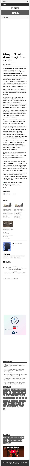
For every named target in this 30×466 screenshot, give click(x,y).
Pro (9, 401)
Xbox (4, 409)
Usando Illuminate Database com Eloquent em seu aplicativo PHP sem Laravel (15, 375)
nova (8, 398)
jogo (4, 395)
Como (4, 392)
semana (9, 403)
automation (17, 390)
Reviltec (15, 12)
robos (12, 401)
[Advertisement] (13, 35)
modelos (19, 395)
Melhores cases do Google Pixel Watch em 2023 (15, 273)
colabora (6, 256)
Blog (8, 437)
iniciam (23, 256)
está (10, 392)
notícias (5, 398)
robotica (16, 401)
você (14, 406)
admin (20, 243)
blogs (11, 437)
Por (26, 398)
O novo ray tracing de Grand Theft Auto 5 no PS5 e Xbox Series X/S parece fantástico (14, 383)
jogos (7, 395)
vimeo (15, 8)
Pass (20, 398)
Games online (17, 463)
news (23, 437)
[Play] (13, 332)
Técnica (19, 257)
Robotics (21, 401)
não (14, 398)
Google (24, 392)
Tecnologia (15, 440)
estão (13, 392)
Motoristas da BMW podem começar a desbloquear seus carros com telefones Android (15, 268)
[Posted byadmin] (7, 250)
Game (20, 392)
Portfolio (5, 440)
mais (10, 395)
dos (7, 392)
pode (23, 398)
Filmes (17, 462)
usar (11, 406)
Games (15, 437)
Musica (19, 437)
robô (25, 401)
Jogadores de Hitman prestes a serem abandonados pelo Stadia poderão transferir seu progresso (15, 365)
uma (8, 406)
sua (23, 403)
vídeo (17, 406)
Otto (15, 257)
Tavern (4, 406)
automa (12, 390)
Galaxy (16, 392)
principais (5, 401)
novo (11, 398)
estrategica (18, 256)
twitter (12, 8)
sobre (20, 403)
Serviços (10, 440)
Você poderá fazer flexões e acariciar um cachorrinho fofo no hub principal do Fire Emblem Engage (14, 370)
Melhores (14, 395)
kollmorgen (6, 257)
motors (11, 257)
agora (4, 390)
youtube (17, 8)
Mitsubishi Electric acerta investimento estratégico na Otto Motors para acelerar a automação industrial (8, 212)
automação (23, 390)
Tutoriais (20, 440)
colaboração (11, 256)
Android (8, 390)
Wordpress (21, 406)
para (17, 398)
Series (13, 403)
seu (17, 403)
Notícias (11, 463)
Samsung (5, 403)
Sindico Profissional (23, 462)
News (23, 395)
